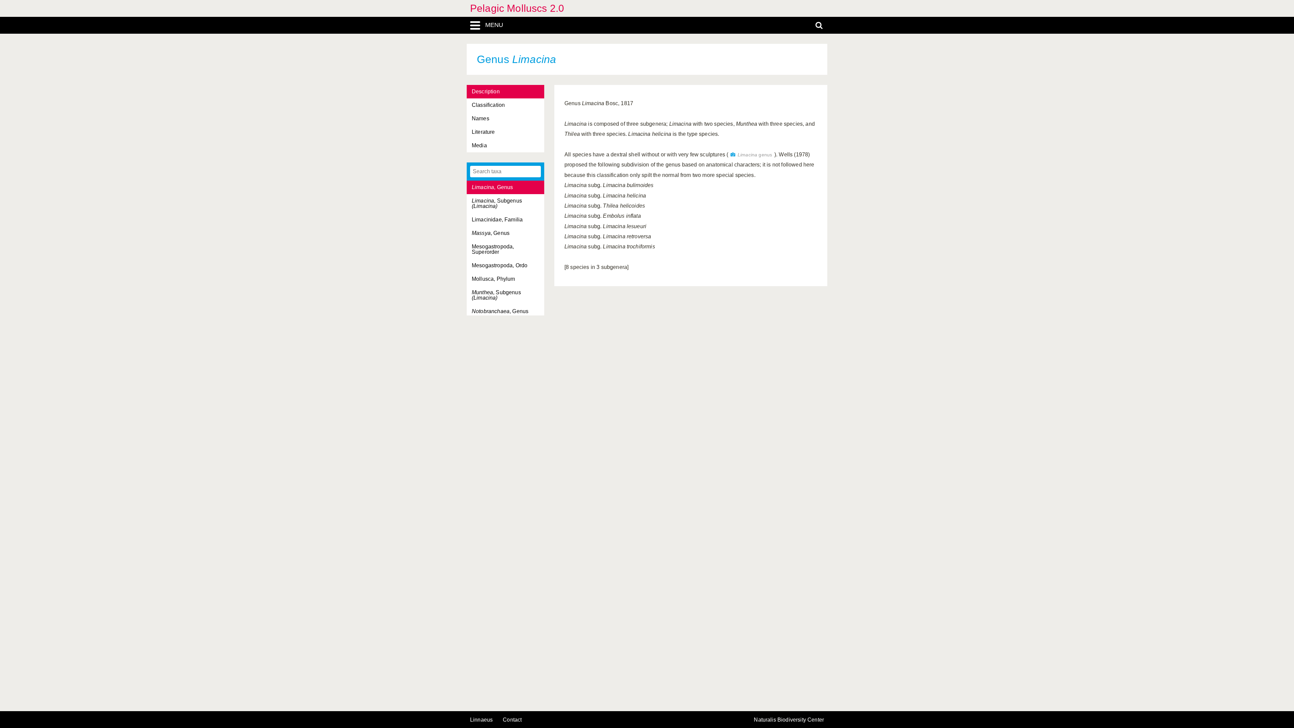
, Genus (492, 187)
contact (512, 720)
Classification (488, 105)
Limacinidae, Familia (497, 219)
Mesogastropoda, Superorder (493, 249)
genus (755, 154)
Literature (483, 132)
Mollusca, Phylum (493, 279)
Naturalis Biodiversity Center (789, 720)
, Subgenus (497, 203)
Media (479, 145)
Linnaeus (481, 720)
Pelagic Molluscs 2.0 (517, 8)
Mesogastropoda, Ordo (499, 265)
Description (486, 91)
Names (480, 118)
